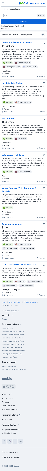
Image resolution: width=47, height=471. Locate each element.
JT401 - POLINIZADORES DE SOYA (19, 265)
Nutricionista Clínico (12, 83)
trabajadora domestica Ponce (12, 338)
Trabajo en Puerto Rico (11, 409)
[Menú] (3, 3)
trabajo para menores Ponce (12, 347)
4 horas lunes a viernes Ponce (13, 335)
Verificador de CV (9, 433)
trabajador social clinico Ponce (13, 331)
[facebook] (4, 441)
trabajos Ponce (7, 328)
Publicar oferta (7, 419)
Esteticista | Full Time (13, 155)
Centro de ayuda (8, 406)
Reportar (42, 76)
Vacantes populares (9, 366)
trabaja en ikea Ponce (10, 357)
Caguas (4, 319)
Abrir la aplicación (38, 3)
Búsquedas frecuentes (11, 311)
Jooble (16, 466)
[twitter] (15, 441)
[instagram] (9, 441)
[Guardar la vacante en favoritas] (44, 42)
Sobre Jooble (7, 398)
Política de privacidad (10, 457)
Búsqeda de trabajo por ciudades (14, 369)
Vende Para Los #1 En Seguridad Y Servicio (19, 189)
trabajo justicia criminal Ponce (13, 354)
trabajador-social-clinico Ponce (13, 344)
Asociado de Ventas (12, 224)
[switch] (43, 35)
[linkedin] (20, 441)
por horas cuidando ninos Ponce (13, 351)
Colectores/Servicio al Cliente (17, 42)
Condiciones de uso (10, 452)
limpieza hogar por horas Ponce (13, 341)
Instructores (8, 118)
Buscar (23, 21)
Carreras (5, 402)
